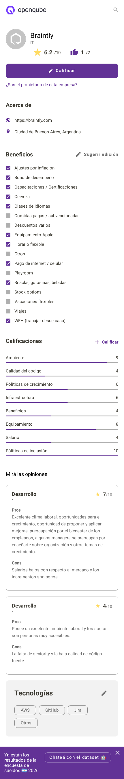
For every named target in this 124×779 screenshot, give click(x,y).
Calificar (65, 70)
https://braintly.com (32, 120)
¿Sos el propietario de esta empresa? (41, 84)
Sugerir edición (101, 154)
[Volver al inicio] (25, 10)
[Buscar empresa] (116, 9)
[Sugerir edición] (106, 693)
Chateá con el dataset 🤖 (77, 757)
